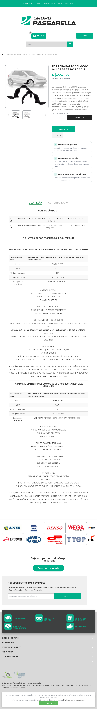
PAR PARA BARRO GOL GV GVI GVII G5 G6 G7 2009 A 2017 (32, 54)
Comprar (63, 129)
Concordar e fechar (48, 703)
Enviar (67, 596)
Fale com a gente (49, 568)
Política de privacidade (74, 700)
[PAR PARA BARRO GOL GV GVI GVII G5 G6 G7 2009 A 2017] (15, 115)
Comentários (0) (58, 203)
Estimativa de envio (60, 113)
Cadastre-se (27, 3)
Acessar (36, 3)
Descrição (35, 203)
